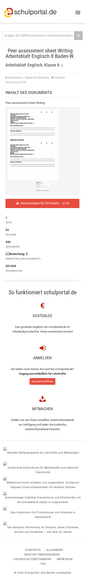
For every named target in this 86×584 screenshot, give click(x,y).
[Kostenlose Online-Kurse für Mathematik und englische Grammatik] (43, 463)
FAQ (43, 563)
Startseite (33, 550)
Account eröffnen (42, 381)
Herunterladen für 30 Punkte (44, 203)
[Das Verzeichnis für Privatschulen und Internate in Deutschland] (43, 508)
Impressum (65, 559)
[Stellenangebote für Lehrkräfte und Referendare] (43, 449)
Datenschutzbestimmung (32, 559)
